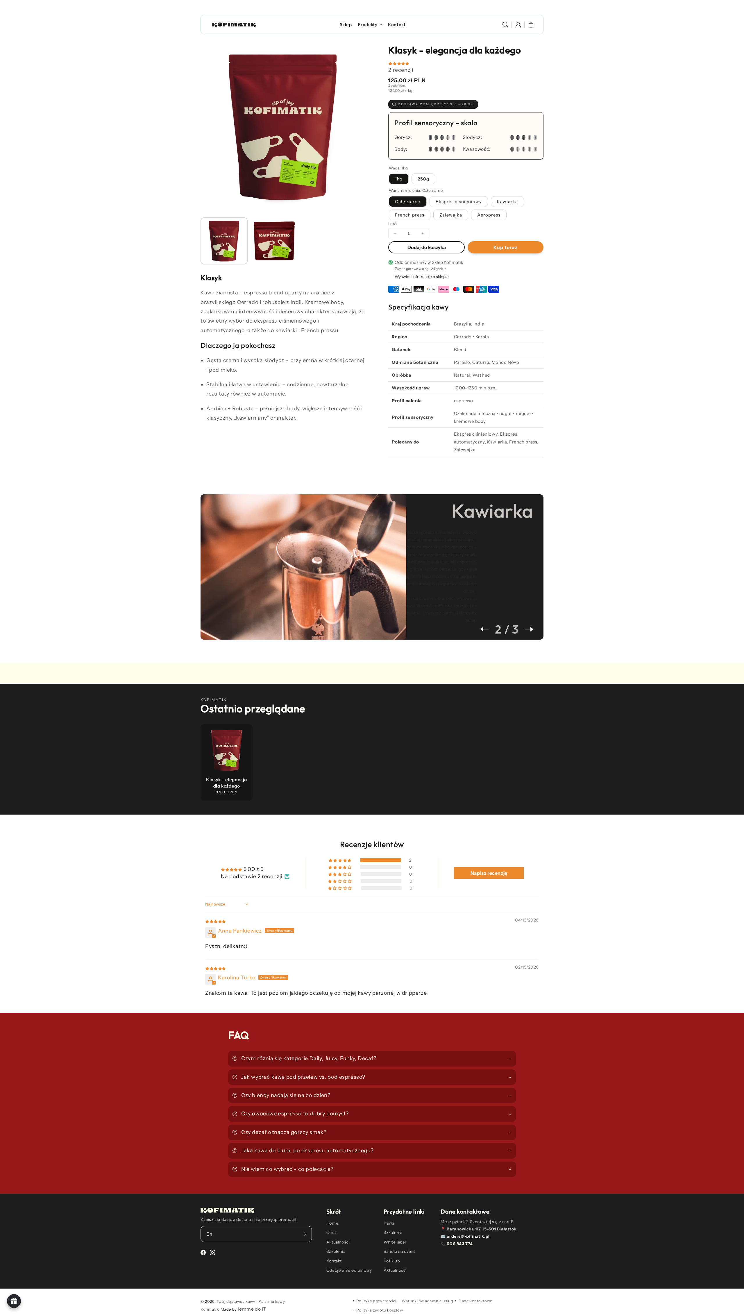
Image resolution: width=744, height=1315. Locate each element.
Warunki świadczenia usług (427, 1300)
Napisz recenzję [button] (489, 873)
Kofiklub (392, 1261)
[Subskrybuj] (305, 1234)
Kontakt (334, 1261)
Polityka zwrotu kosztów (379, 1310)
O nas (332, 1232)
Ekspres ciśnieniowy (459, 201)
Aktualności (338, 1242)
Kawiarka (507, 201)
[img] (215, 921)
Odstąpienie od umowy (349, 1270)
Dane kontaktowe (475, 1300)
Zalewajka (450, 215)
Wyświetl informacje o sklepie (422, 276)
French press (409, 215)
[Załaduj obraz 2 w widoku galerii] (274, 240)
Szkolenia (335, 1251)
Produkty (368, 24)
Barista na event (400, 1251)
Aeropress (488, 215)
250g (423, 179)
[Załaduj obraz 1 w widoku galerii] (224, 240)
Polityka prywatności (376, 1300)
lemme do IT (252, 1309)
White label (395, 1242)
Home (332, 1223)
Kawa (389, 1223)
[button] (505, 24)
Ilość (392, 223)
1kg (399, 179)
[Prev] (487, 629)
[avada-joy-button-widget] (14, 1301)
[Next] (526, 629)
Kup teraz (505, 247)
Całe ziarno (408, 201)
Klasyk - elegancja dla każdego (226, 783)
